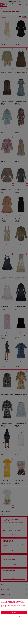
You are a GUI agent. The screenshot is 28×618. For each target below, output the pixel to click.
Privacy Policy (18, 606)
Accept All (14, 612)
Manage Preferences (5, 606)
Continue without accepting (14, 616)
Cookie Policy (4, 608)
